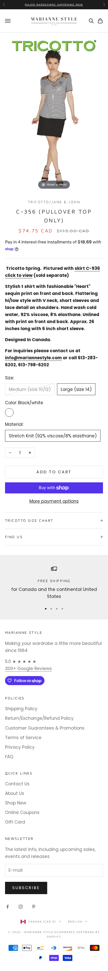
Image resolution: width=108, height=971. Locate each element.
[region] (54, 583)
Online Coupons (22, 812)
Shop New (15, 803)
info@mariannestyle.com (33, 358)
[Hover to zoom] (54, 111)
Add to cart (54, 472)
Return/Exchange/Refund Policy (39, 718)
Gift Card (15, 822)
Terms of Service (23, 738)
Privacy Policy (20, 747)
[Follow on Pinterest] (33, 906)
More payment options (54, 501)
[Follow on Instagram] (20, 906)
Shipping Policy (21, 709)
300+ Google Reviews (28, 669)
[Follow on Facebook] (7, 906)
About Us (14, 793)
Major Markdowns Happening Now (54, 4)
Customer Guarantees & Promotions (44, 728)
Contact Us (17, 784)
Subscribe (26, 888)
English (75, 921)
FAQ (9, 757)
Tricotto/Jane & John (54, 202)
